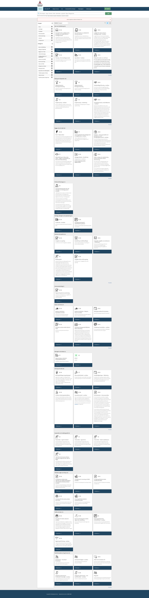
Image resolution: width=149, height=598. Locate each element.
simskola (66, 15)
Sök (108, 13)
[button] (52, 23)
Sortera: (56, 23)
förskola (51, 15)
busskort (54, 15)
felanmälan (59, 15)
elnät (48, 15)
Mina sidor (47, 8)
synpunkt (63, 15)
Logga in (107, 8)
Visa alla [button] (110, 75)
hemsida (76, 404)
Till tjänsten (58, 50)
